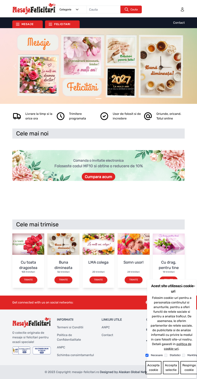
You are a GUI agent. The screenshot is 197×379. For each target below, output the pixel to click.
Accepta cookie (153, 367)
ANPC (61, 347)
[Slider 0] (98, 98)
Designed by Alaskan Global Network (126, 372)
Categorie (65, 9)
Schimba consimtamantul (75, 355)
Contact (179, 22)
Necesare (157, 355)
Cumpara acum (98, 176)
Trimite (28, 279)
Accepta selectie (171, 367)
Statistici (175, 355)
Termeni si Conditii (70, 327)
